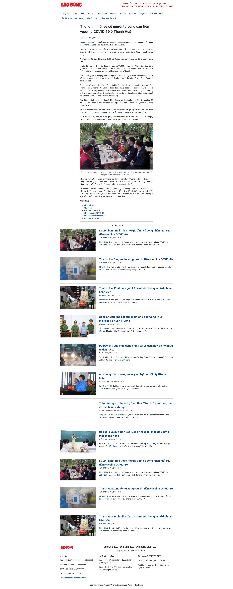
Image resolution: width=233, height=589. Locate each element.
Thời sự (123, 13)
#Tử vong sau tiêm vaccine (94, 216)
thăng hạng (112, 446)
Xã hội (74, 13)
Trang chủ (65, 13)
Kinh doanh (102, 13)
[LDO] (78, 240)
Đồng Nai (102, 415)
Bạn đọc (132, 13)
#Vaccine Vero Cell (91, 218)
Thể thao (91, 13)
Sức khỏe (79, 18)
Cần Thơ (102, 328)
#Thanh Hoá (89, 205)
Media (82, 13)
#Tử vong (88, 208)
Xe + (97, 18)
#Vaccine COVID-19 (92, 210)
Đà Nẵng (102, 386)
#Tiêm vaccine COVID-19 (94, 213)
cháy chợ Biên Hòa (121, 415)
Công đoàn (143, 13)
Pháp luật (113, 13)
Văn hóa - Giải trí (156, 13)
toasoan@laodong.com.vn (75, 578)
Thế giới (89, 18)
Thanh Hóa (103, 242)
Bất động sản (67, 18)
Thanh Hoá (103, 300)
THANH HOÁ (85, 42)
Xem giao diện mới (109, 18)
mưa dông (126, 360)
